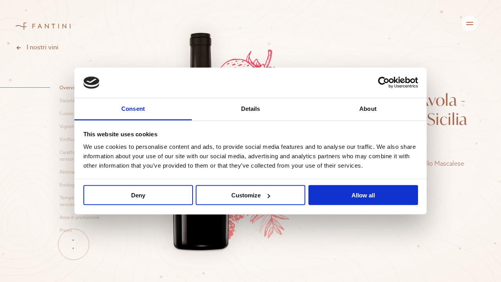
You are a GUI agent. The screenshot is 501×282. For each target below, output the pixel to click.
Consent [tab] (133, 108)
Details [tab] (250, 108)
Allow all (363, 195)
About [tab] (368, 108)
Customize (246, 195)
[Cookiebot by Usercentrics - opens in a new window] (384, 83)
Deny (138, 195)
